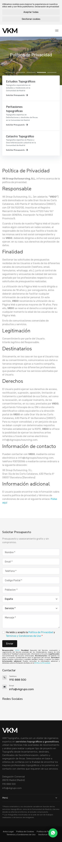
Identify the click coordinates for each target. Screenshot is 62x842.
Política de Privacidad (40, 632)
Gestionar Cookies (46, 834)
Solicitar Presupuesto (15, 95)
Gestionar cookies (31, 19)
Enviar (9, 643)
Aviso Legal (8, 831)
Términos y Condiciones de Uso (23, 635)
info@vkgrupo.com (12, 788)
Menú (5, 797)
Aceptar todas (31, 12)
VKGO (17, 650)
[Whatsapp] (52, 832)
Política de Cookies (25, 831)
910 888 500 (9, 784)
